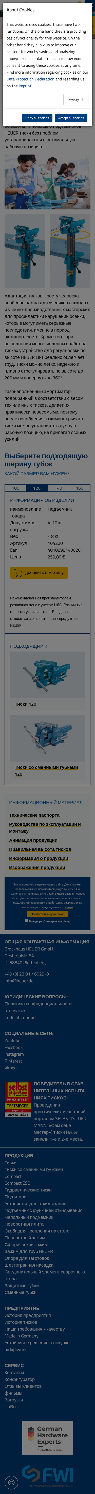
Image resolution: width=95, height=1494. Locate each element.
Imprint (25, 86)
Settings (73, 99)
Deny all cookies (37, 117)
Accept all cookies (71, 117)
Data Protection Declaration (30, 79)
